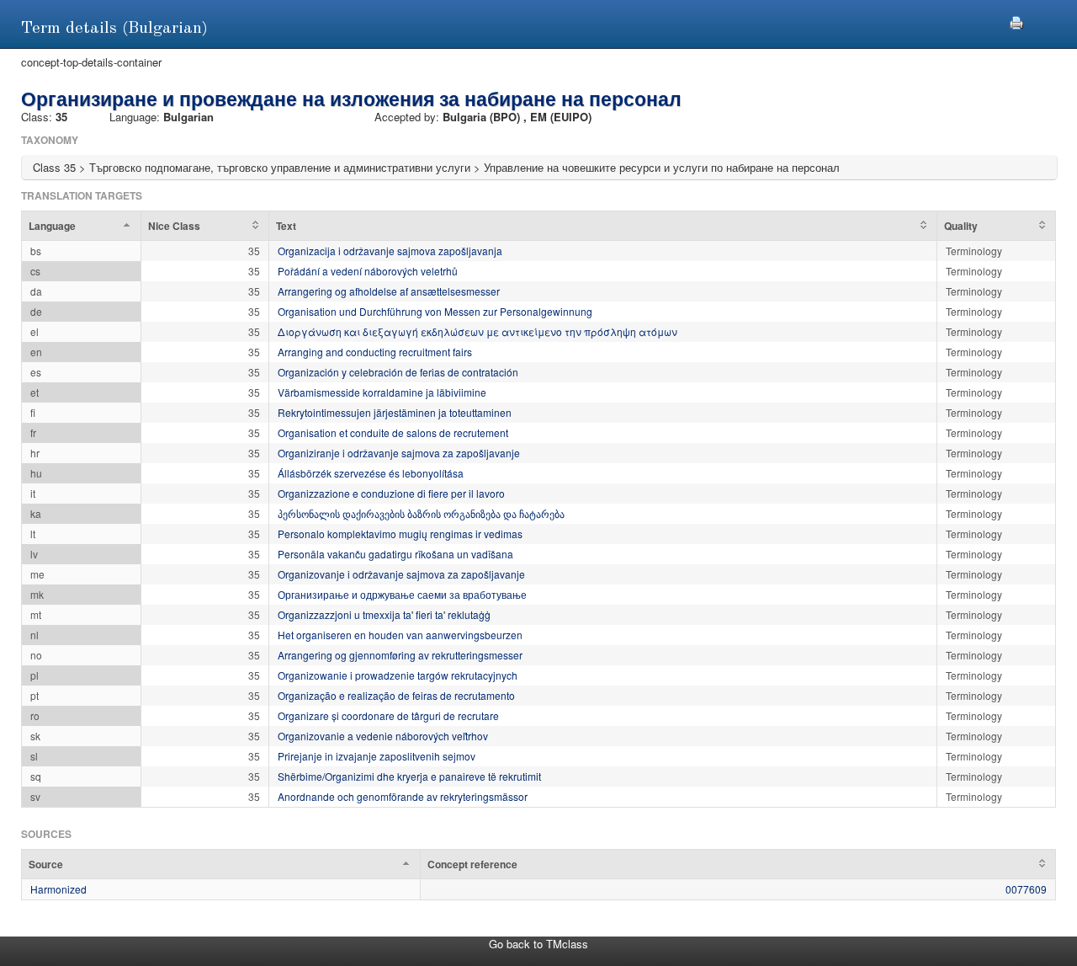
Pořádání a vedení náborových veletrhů (368, 271)
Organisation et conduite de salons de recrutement (393, 432)
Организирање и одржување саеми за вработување (402, 594)
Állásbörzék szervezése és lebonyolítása (371, 473)
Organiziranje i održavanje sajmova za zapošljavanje (399, 453)
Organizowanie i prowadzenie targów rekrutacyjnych (397, 675)
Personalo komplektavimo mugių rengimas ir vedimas (400, 533)
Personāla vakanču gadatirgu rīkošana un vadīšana (395, 554)
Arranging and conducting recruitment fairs (375, 351)
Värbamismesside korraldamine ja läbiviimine (382, 392)
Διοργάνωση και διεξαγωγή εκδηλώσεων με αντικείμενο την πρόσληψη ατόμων (477, 331)
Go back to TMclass (538, 944)
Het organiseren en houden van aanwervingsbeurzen (400, 634)
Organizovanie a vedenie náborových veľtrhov (383, 736)
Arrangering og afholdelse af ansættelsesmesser (389, 291)
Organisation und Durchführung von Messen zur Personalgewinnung (435, 311)
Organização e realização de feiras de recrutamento (396, 695)
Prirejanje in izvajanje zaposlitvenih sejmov (376, 756)
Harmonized (58, 889)
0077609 (1026, 889)
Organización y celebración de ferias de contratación (398, 372)
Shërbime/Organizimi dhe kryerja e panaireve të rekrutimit (409, 776)
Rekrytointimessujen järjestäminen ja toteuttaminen (395, 412)
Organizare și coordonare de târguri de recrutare (388, 715)
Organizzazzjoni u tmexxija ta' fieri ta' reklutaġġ (384, 614)
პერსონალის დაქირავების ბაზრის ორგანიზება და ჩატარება (421, 513)
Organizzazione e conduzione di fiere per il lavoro (391, 493)
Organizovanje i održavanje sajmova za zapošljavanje (401, 574)
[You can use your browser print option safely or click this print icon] (1016, 21)
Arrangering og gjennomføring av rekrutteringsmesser (400, 655)
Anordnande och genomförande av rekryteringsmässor (403, 796)
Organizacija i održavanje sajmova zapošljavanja (390, 250)
